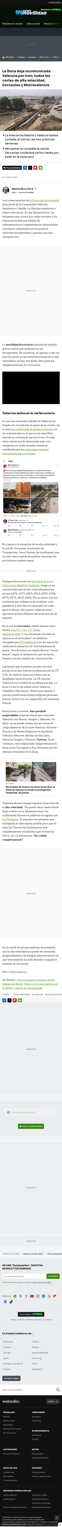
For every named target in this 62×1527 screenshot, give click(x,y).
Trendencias (8, 1472)
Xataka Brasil (9, 1499)
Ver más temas (11, 1378)
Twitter (30, 168)
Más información (34, 1524)
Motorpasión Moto (40, 1457)
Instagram (37, 1295)
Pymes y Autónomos (41, 1476)
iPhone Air (44, 57)
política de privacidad (41, 1282)
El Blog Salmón (38, 1472)
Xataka (6, 1416)
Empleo (6, 1369)
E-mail (40, 168)
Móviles (35, 1347)
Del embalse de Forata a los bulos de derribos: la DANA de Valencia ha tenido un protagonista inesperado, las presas (30, 789)
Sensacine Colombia (41, 1503)
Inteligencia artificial (12, 1363)
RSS (49, 1295)
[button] (24, 188)
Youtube (32, 1295)
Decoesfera (8, 1476)
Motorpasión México (41, 1507)
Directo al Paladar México (14, 1507)
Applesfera (8, 1424)
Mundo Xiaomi (9, 1432)
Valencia (38, 994)
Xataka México (10, 1495)
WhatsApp (15, 1295)
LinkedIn (5, 1301)
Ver (32, 1126)
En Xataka (10, 783)
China (34, 1363)
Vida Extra (36, 1420)
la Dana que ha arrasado (44, 200)
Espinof (35, 1439)
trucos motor (51, 23)
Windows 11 (37, 1369)
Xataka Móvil (9, 1420)
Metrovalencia (18, 971)
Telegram (43, 1295)
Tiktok (11, 1301)
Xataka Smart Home (12, 1428)
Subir (51, 1401)
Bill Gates (10, 57)
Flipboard (35, 168)
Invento (32, 57)
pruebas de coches (12, 23)
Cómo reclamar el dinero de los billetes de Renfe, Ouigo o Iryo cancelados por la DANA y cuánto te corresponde (30, 984)
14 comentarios (13, 167)
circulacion (33, 23)
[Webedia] (55, 2)
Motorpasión (37, 1453)
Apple (6, 1358)
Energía (7, 1352)
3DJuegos (36, 1416)
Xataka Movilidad (31, 12)
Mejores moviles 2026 (33, 1253)
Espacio (7, 1347)
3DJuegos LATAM (39, 1495)
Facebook (25, 168)
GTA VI (56, 57)
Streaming (8, 1341)
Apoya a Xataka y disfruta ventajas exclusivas (31, 1319)
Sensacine (36, 1435)
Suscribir (53, 1276)
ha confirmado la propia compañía (32, 429)
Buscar (58, 1389)
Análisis (35, 1341)
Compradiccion (10, 1480)
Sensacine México (40, 1499)
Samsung (36, 1358)
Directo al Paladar (11, 1453)
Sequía (21, 57)
